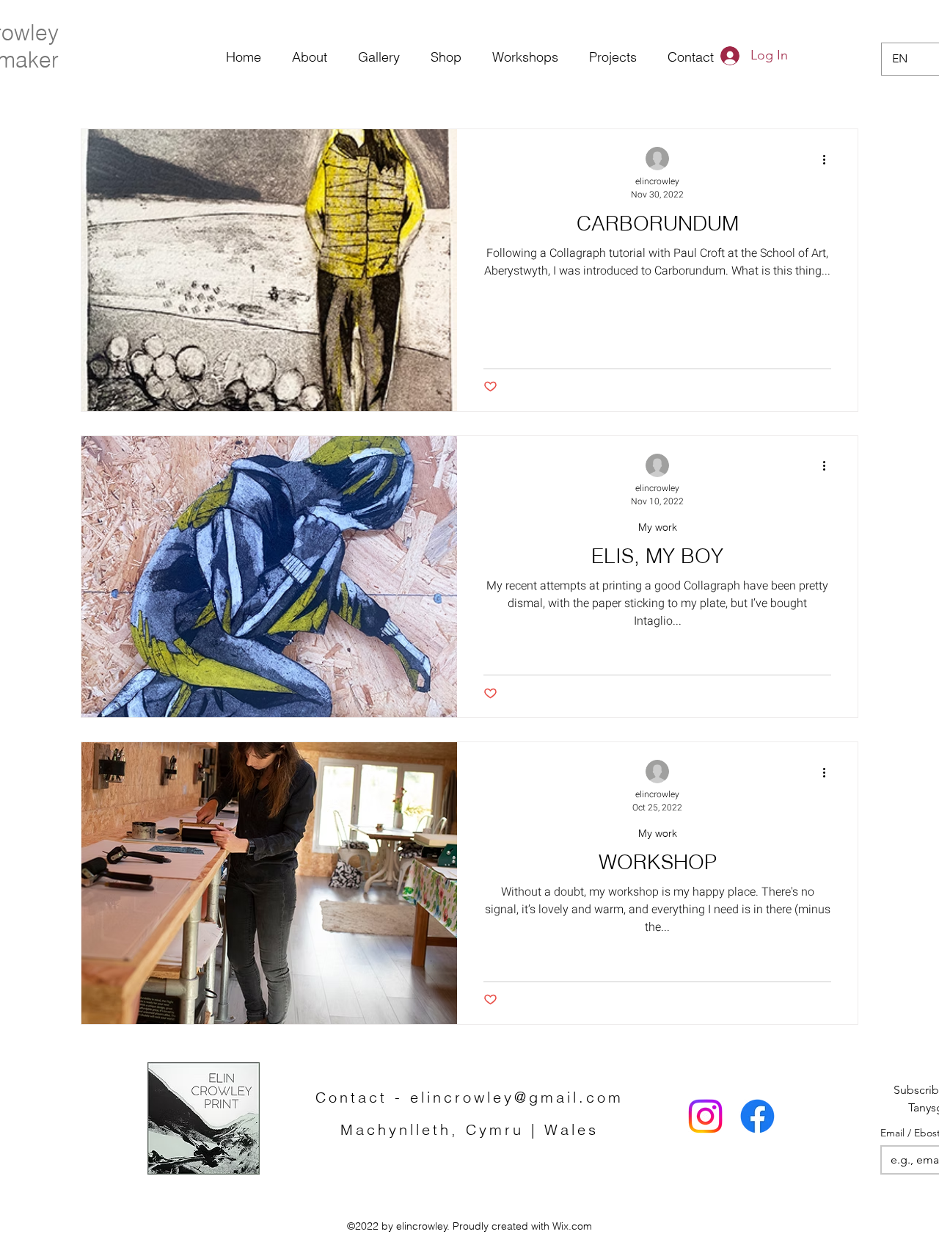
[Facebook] (757, 1116)
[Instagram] (705, 1116)
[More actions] (829, 159)
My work (657, 527)
